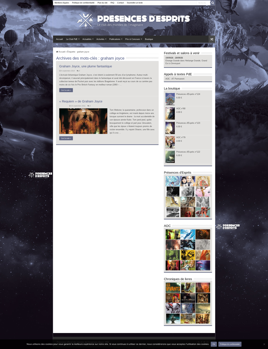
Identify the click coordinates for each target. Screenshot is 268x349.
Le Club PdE (72, 39)
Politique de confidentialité (83, 3)
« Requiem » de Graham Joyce (80, 101)
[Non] (264, 344)
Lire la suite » (66, 90)
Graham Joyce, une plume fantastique (85, 66)
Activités (100, 39)
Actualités (87, 39)
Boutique (149, 39)
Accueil (59, 39)
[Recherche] (212, 2)
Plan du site (102, 3)
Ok (214, 344)
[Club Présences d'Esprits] (134, 20)
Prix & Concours (132, 39)
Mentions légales (62, 3)
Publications (114, 39)
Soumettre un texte (135, 3)
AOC (167, 79)
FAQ (112, 3)
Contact (120, 3)
